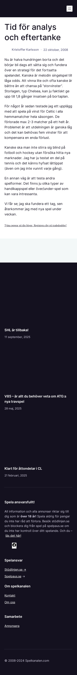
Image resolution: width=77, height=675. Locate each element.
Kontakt (9, 595)
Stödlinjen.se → (15, 569)
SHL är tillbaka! (16, 330)
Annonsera (11, 626)
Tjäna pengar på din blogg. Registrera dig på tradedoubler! (35, 225)
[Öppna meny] (70, 9)
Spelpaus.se (12, 576)
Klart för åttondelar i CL (23, 468)
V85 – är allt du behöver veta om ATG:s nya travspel (35, 398)
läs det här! (13, 535)
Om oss (9, 602)
